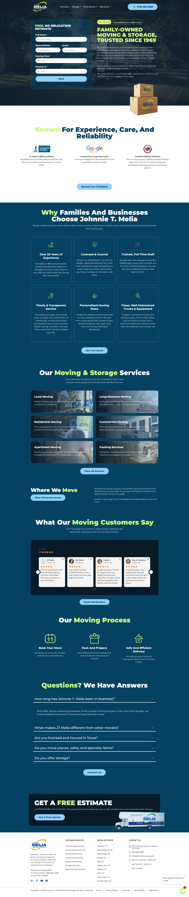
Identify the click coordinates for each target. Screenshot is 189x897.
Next (61, 79)
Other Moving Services (75, 869)
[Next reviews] (151, 572)
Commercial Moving (113, 421)
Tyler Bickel (79, 560)
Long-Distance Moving (115, 396)
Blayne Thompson (139, 560)
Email (65, 45)
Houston (98, 499)
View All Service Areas (48, 497)
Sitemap (127, 890)
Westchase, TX (103, 854)
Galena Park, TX (103, 865)
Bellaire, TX (102, 869)
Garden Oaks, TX (104, 881)
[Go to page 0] (93, 589)
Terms (100, 890)
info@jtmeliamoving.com (143, 856)
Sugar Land (112, 499)
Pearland (136, 499)
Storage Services (72, 865)
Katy (105, 499)
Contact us (95, 772)
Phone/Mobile (42, 45)
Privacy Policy (113, 890)
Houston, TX (102, 846)
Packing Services (111, 447)
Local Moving (43, 396)
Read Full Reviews (94, 602)
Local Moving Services (74, 846)
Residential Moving (47, 421)
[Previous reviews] (38, 572)
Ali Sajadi (50, 560)
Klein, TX (100, 873)
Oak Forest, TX (103, 877)
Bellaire (144, 499)
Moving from (42, 56)
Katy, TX (100, 862)
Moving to (40, 67)
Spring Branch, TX (105, 850)
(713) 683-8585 (126, 74)
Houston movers (121, 76)
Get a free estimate (105, 74)
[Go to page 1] (95, 589)
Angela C (106, 560)
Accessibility (140, 890)
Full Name (40, 35)
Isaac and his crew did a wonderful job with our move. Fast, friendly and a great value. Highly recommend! (80, 574)
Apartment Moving (47, 447)
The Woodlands (125, 499)
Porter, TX (101, 858)
